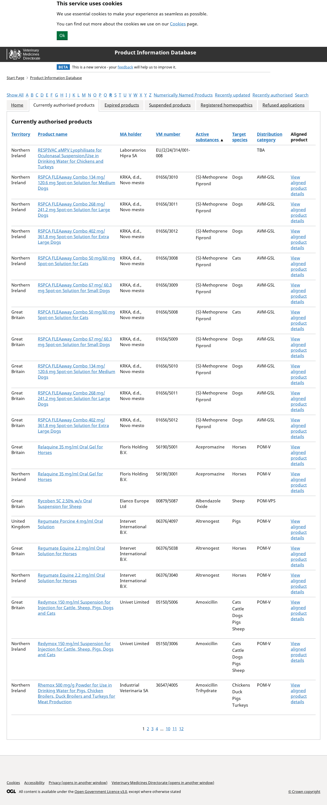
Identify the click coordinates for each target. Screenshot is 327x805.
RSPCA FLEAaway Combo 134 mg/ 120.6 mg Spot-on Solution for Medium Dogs (76, 182)
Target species (239, 137)
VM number (168, 134)
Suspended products (170, 105)
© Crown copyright (304, 791)
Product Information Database (155, 52)
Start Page (15, 77)
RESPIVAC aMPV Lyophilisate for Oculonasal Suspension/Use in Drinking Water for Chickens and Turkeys (70, 158)
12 (181, 729)
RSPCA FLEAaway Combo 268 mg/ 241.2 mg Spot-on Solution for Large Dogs (74, 209)
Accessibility (34, 782)
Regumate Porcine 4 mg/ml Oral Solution (70, 524)
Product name (52, 134)
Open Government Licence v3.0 (101, 791)
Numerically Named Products (183, 95)
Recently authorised (272, 95)
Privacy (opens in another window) (78, 782)
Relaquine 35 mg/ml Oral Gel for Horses (70, 449)
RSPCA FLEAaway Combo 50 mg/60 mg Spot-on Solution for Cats (76, 260)
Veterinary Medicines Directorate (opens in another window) (163, 782)
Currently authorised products (64, 105)
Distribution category (269, 137)
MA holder (131, 134)
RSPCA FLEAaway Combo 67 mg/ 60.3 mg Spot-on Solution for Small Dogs (75, 287)
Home (17, 105)
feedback (125, 67)
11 (174, 729)
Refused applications (283, 105)
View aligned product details (299, 185)
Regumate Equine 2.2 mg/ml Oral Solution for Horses (71, 551)
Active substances (208, 137)
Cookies (178, 24)
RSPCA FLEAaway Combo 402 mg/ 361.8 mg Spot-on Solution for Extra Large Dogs (73, 236)
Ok (62, 35)
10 (168, 729)
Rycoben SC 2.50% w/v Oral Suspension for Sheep (65, 503)
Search (302, 95)
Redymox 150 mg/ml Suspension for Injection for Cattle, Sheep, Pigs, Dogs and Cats (75, 607)
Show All (15, 95)
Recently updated (232, 95)
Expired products (122, 105)
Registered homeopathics (226, 105)
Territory (20, 134)
